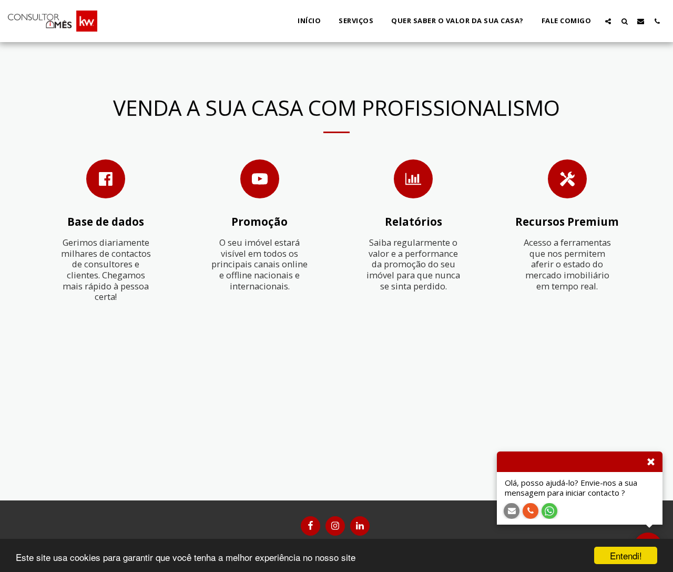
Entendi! (626, 555)
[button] (608, 21)
